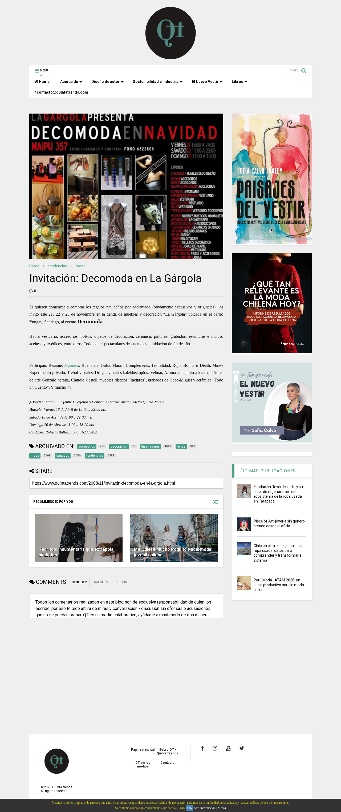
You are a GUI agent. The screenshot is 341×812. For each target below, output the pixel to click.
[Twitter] (241, 748)
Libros (237, 81)
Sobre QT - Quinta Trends (167, 751)
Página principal (143, 749)
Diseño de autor (105, 81)
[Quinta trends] (170, 59)
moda (81, 266)
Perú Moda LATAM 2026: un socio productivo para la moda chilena (279, 585)
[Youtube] (228, 748)
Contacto (167, 763)
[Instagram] (215, 748)
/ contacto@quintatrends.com (61, 92)
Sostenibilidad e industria (155, 81)
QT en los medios (142, 764)
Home (44, 81)
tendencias (57, 266)
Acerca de (69, 81)
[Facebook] (202, 748)
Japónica (71, 365)
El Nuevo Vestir (205, 81)
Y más (222, 808)
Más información (205, 808)
